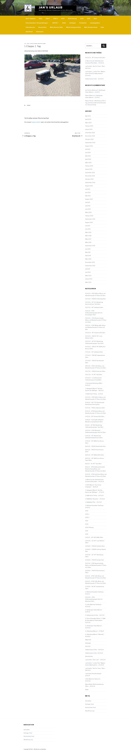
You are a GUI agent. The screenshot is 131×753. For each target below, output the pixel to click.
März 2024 (88, 122)
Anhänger (72, 23)
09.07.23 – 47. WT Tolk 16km (93, 374)
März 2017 (88, 239)
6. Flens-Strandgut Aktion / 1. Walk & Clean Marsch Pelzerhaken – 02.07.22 (95, 620)
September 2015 (90, 245)
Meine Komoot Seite (56, 27)
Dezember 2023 (90, 132)
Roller (64, 23)
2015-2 (55, 18)
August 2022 (89, 186)
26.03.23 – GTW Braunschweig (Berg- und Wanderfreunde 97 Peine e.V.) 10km (95, 565)
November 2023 (90, 136)
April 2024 (88, 119)
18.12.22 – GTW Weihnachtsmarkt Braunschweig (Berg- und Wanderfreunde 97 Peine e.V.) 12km (95, 469)
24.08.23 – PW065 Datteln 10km (95, 546)
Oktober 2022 (89, 179)
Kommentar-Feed (90, 707)
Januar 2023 (88, 169)
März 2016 (88, 242)
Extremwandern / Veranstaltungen (37, 23)
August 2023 (89, 146)
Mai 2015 (88, 252)
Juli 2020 (87, 206)
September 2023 (90, 142)
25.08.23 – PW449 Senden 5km (94, 560)
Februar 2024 (89, 126)
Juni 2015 (88, 249)
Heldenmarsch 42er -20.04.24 (94, 653)
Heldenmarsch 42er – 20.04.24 (94, 79)
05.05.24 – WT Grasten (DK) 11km (95, 57)
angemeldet (36, 122)
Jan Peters (41, 43)
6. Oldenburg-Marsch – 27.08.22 (94, 631)
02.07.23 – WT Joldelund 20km (94, 307)
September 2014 (90, 265)
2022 (95, 18)
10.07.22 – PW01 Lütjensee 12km (95, 408)
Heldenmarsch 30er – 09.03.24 (94, 649)
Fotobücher (83, 23)
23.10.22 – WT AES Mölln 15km (94, 537)
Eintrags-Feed (89, 704)
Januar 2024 (88, 129)
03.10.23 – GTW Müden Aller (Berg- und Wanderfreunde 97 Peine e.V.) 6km (95, 327)
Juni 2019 (88, 229)
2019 (62, 18)
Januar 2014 (88, 279)
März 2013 (88, 282)
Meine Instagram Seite (73, 27)
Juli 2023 (87, 149)
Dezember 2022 (90, 172)
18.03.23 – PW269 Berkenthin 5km (95, 446)
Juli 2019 (87, 225)
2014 (40, 18)
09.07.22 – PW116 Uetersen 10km (95, 371)
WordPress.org (89, 711)
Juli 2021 (87, 202)
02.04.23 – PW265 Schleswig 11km (95, 299)
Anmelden (88, 701)
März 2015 (88, 259)
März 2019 (88, 232)
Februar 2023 (89, 166)
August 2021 (89, 199)
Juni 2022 (88, 192)
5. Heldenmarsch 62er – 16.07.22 (94, 615)
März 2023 (88, 162)
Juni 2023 (88, 152)
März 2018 (88, 235)
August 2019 (89, 222)
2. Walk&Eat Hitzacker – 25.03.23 (95, 499)
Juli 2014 (87, 269)
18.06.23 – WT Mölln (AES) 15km (94, 455)
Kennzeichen (42, 27)
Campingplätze (95, 23)
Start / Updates (30, 18)
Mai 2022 (88, 195)
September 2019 (90, 219)
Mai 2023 (88, 156)
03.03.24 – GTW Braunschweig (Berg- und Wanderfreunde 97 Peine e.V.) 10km (95, 320)
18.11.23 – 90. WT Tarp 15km (93, 463)
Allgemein (88, 639)
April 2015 (88, 255)
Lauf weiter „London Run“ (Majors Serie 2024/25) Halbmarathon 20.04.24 (95, 73)
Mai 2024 (88, 116)
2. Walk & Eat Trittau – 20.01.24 (94, 495)
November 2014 (90, 262)
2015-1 (48, 18)
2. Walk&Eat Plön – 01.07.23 (93, 502)
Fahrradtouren (30, 27)
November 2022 (90, 176)
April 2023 (88, 159)
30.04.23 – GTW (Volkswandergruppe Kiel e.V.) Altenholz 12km (93, 599)
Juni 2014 (88, 272)
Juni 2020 (88, 209)
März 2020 (88, 212)
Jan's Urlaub (51, 7)
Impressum (39, 31)
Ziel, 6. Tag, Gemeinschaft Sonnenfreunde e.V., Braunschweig (95, 102)
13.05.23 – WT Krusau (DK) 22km (94, 416)
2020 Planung (72, 18)
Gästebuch (29, 31)
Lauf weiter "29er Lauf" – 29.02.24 (95, 659)
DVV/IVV (55, 23)
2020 (82, 18)
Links (102, 27)
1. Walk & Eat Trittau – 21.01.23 (94, 394)
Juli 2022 (87, 189)
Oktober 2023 (89, 139)
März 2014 (88, 275)
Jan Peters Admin (90, 90)
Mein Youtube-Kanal (90, 27)
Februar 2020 (89, 216)
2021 (88, 18)
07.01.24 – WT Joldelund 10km (94, 352)
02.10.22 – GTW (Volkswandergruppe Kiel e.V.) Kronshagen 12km (93, 313)
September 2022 (90, 182)
